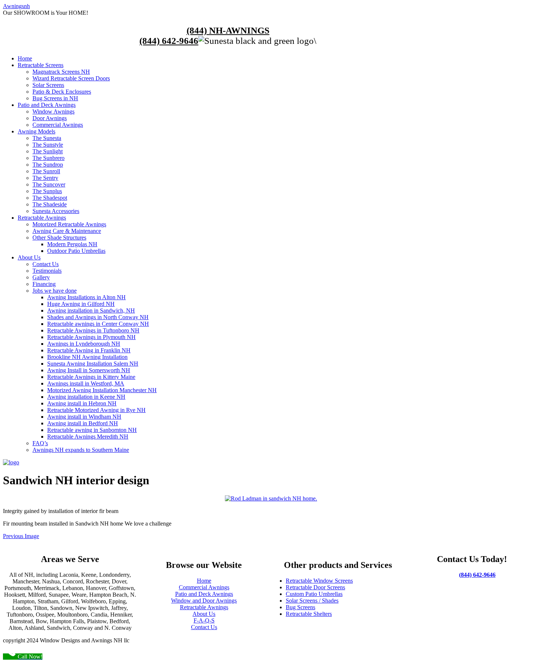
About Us (203, 614)
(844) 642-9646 (168, 41)
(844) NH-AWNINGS (228, 30)
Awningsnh (16, 6)
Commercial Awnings (204, 587)
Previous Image (21, 536)
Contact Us (204, 627)
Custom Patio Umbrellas (314, 594)
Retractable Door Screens (315, 587)
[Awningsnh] (11, 462)
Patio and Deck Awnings (204, 594)
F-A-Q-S (204, 620)
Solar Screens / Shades (312, 600)
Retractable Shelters (309, 614)
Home (204, 580)
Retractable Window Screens (319, 580)
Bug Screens (300, 607)
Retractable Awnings (204, 607)
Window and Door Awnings (204, 600)
